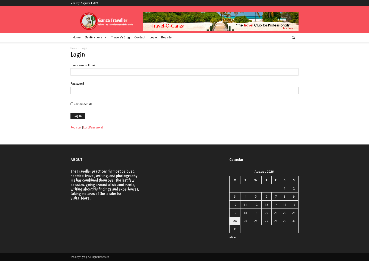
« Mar (233, 237)
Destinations (93, 37)
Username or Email (82, 65)
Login (153, 37)
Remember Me (83, 104)
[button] (293, 38)
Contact (139, 37)
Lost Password (93, 127)
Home (77, 37)
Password (77, 84)
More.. (85, 198)
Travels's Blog (120, 37)
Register (167, 37)
